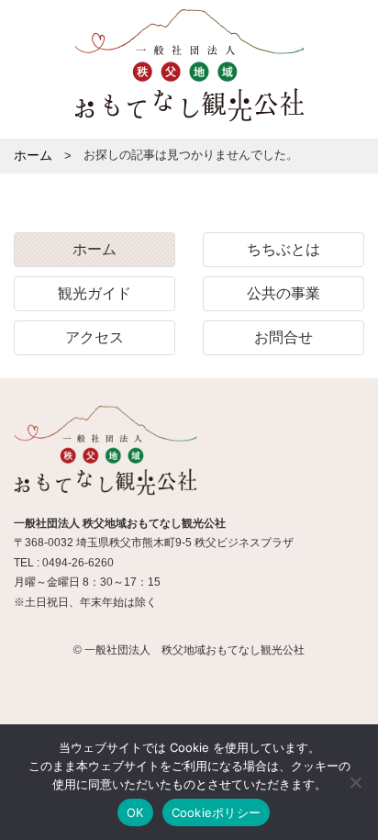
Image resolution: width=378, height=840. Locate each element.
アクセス (94, 337)
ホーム (94, 249)
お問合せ (283, 337)
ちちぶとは (283, 249)
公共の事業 (283, 293)
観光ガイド (94, 293)
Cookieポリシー (216, 812)
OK (135, 812)
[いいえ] (355, 782)
